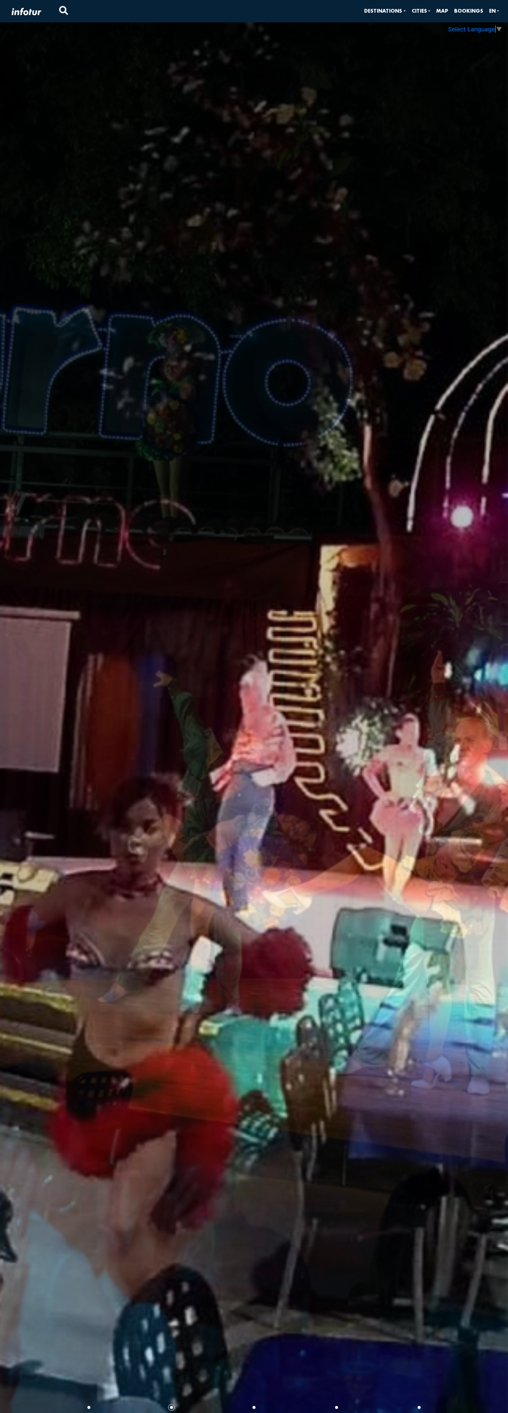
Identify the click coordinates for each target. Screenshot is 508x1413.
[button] (384, 10)
